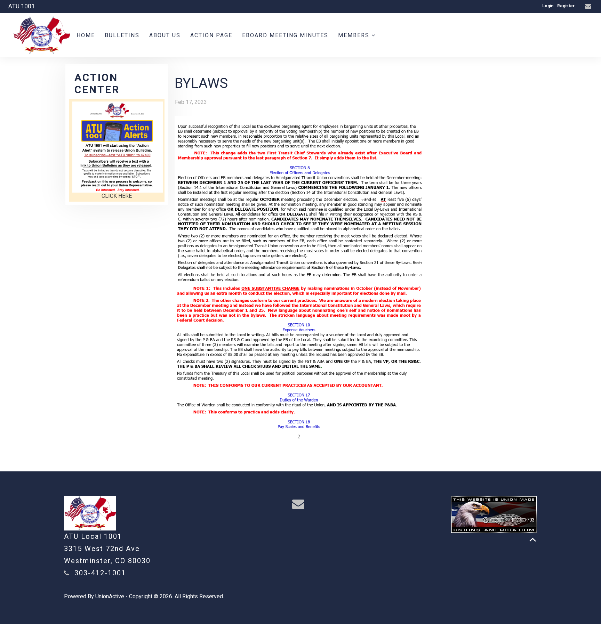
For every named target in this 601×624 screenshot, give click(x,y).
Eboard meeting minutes (285, 35)
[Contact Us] (589, 6)
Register (566, 5)
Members (354, 35)
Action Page (211, 35)
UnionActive (109, 596)
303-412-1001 (100, 573)
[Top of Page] (532, 539)
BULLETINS (122, 35)
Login (547, 5)
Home (86, 35)
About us (165, 35)
